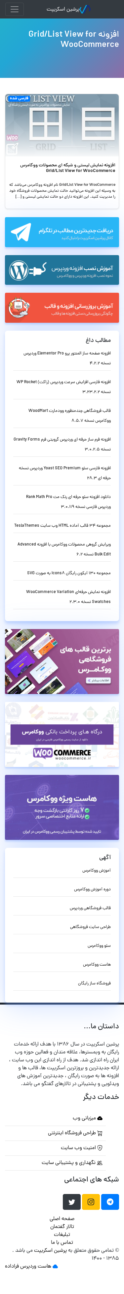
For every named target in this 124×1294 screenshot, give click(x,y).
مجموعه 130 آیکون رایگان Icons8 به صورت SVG (69, 573)
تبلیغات (62, 1235)
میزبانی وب (85, 1118)
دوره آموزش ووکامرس (92, 889)
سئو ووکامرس (99, 946)
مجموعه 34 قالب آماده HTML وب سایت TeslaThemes (62, 526)
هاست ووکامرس (97, 965)
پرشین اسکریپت (63, 10)
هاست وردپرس (35, 1267)
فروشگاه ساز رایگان (94, 983)
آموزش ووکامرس (96, 871)
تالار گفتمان (62, 1227)
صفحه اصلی (62, 1219)
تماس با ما (62, 1243)
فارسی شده (19, 99)
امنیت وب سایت (79, 1148)
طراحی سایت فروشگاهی (90, 927)
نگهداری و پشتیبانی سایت (69, 1163)
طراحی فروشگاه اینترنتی (72, 1133)
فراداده (12, 1267)
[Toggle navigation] (14, 9)
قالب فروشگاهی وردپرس (90, 908)
